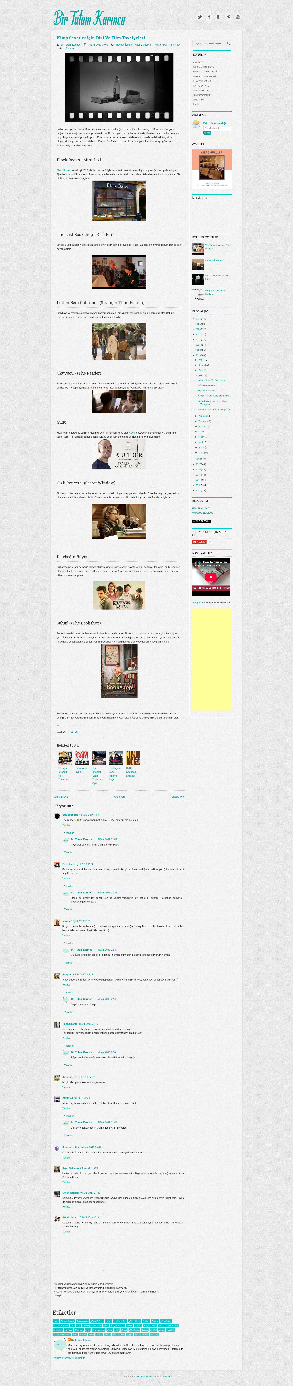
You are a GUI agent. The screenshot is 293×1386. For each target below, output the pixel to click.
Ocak (201, 452)
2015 (198, 475)
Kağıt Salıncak (70, 1168)
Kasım (202, 365)
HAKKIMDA (198, 99)
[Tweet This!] (72, 732)
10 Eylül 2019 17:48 (89, 1217)
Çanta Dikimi (134, 1321)
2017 (198, 464)
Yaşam (108, 1321)
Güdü (132, 432)
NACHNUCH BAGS (201, 508)
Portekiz (83, 1334)
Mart (201, 442)
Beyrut (124, 1329)
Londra (153, 1329)
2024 (198, 329)
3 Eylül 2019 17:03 (81, 921)
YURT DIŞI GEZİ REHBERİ (205, 71)
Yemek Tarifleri (98, 1329)
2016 (198, 469)
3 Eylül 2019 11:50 (84, 864)
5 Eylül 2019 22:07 (85, 1077)
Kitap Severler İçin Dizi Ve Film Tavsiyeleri (101, 37)
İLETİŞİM (197, 104)
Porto (91, 1334)
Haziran (203, 426)
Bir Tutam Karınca (81, 839)
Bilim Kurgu (134, 1329)
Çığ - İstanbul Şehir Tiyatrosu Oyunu (97, 776)
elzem (66, 921)
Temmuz (203, 421)
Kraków (137, 1325)
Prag (117, 1329)
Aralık (202, 360)
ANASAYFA (198, 62)
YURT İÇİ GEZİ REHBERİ (204, 76)
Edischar (67, 864)
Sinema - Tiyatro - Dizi (155, 44)
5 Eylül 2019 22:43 (107, 892)
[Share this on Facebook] (68, 732)
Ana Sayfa (119, 796)
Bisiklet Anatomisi (207, 390)
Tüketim (99, 1334)
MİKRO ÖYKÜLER (201, 90)
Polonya (155, 1321)
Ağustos (203, 416)
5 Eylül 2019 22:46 (107, 1122)
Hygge (129, 1334)
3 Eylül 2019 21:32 (85, 974)
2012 (198, 490)
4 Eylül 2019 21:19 (88, 1023)
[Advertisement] (212, 660)
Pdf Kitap (68, 1329)
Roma (161, 1329)
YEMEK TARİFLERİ (202, 95)
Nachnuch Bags (120, 1321)
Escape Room (118, 1334)
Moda (129, 1325)
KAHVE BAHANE (201, 85)
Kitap (138, 44)
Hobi (106, 1325)
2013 (198, 485)
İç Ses (55, 1321)
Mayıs (202, 431)
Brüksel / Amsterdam (61, 1334)
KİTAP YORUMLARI (202, 81)
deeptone (68, 974)
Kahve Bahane (97, 1321)
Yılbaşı (145, 1329)
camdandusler (71, 814)
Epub (87, 1329)
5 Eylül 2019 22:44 (107, 949)
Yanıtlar (70, 832)
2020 (198, 350)
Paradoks (154, 1334)
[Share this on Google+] (76, 732)
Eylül (201, 375)
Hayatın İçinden (125, 44)
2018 (198, 459)
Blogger (197, 602)
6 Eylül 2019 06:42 (91, 1147)
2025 (198, 324)
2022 (198, 339)
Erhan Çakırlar (70, 1192)
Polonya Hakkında (60, 1325)
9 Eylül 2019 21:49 (90, 1192)
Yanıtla (66, 825)
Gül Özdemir (69, 1217)
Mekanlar (79, 1329)
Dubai (107, 1334)
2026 (198, 318)
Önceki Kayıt (178, 796)
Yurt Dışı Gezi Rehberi (92, 1325)
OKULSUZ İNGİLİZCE (202, 513)
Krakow (146, 1321)
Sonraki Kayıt (60, 796)
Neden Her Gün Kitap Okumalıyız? (214, 395)
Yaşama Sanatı (82, 1321)
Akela (65, 1098)
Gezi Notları (166, 1321)
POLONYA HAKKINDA (203, 67)
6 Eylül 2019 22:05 (90, 1168)
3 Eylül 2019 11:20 (90, 814)
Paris (75, 1334)
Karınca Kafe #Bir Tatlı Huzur (211, 380)
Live (72, 1325)
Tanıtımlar (174, 44)
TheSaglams (69, 1023)
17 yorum (69, 48)
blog (79, 1325)
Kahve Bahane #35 (214, 260)
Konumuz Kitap (71, 1147)
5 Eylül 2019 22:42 (107, 839)
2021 (198, 345)
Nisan (202, 437)
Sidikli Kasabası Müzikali (131, 772)
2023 (198, 334)
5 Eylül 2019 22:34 (80, 1098)
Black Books (64, 170)
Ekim (201, 370)
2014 (198, 480)
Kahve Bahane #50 (207, 385)
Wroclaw (170, 1329)
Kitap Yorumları (117, 1325)
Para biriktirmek (141, 1334)
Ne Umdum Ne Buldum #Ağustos (214, 409)
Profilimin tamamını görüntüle (69, 1357)
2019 (198, 355)
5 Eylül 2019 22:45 (107, 999)
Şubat (202, 447)
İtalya (109, 1329)
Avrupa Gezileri (150, 1325)
